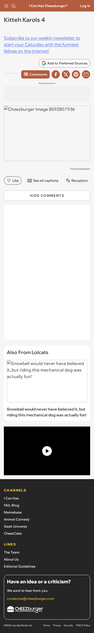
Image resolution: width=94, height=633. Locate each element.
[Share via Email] (86, 74)
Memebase (13, 512)
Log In (85, 6)
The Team (12, 552)
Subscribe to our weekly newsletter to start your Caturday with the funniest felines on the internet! (42, 44)
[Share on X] (66, 74)
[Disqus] (47, 274)
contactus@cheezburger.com (30, 598)
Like (15, 180)
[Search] (13, 5)
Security (68, 625)
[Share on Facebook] (56, 74)
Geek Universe (15, 526)
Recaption (79, 180)
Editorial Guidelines (19, 566)
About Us (11, 559)
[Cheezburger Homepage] (47, 610)
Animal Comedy (17, 519)
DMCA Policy (83, 625)
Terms (46, 625)
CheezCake (13, 533)
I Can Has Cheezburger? (48, 6)
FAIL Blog (11, 505)
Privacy (57, 625)
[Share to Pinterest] (76, 74)
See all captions (45, 180)
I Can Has (11, 498)
